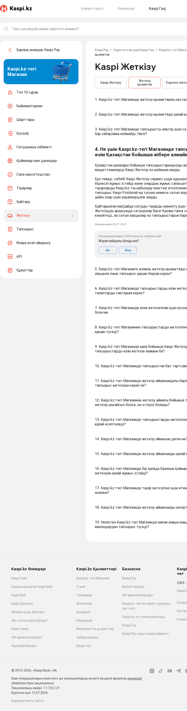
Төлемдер (84, 595)
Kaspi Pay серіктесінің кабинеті (145, 633)
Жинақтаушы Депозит (28, 612)
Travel (80, 587)
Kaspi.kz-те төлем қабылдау (143, 617)
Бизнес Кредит (133, 587)
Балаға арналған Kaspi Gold (31, 587)
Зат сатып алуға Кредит (29, 620)
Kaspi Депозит (22, 603)
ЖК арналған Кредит (26, 637)
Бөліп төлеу (20, 629)
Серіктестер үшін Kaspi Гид (133, 50)
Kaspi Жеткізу (111, 82)
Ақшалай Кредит (24, 646)
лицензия (134, 678)
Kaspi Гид (83, 646)
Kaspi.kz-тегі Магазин (92, 578)
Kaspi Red (18, 595)
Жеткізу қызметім (144, 82)
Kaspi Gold (19, 578)
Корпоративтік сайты (27, 701)
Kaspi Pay (102, 50)
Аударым (83, 612)
